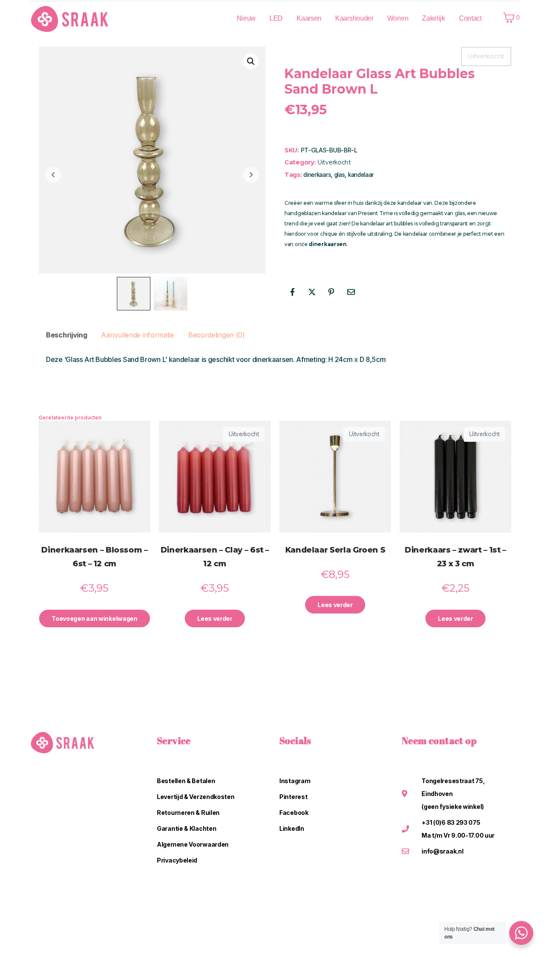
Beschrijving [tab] (66, 335)
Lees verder (214, 618)
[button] (251, 61)
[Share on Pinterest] (331, 292)
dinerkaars (317, 174)
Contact (470, 18)
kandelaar (361, 174)
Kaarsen (308, 18)
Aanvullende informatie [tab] (137, 335)
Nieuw (246, 18)
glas (339, 174)
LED (276, 18)
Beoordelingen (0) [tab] (216, 335)
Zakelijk (433, 18)
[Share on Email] (351, 292)
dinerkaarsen (327, 244)
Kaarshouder (354, 18)
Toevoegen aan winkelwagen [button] (95, 618)
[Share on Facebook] (292, 292)
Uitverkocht (334, 162)
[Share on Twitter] (312, 292)
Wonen (398, 18)
